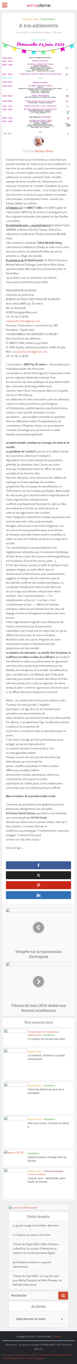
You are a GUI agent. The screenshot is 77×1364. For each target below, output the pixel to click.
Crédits (57, 1336)
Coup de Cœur (30, 19)
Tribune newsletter (36, 1174)
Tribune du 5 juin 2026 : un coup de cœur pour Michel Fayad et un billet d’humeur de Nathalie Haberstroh (37, 1280)
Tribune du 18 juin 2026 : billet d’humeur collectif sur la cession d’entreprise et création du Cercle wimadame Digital (35, 1248)
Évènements (48, 19)
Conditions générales (13, 1358)
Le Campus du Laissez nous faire (46, 1039)
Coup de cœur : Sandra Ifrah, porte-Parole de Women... (47, 1180)
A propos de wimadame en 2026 (19, 1354)
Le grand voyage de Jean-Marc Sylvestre (36, 1225)
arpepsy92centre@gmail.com (23, 321)
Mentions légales (36, 1358)
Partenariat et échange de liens (56, 1354)
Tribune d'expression (53, 1171)
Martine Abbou (43, 32)
